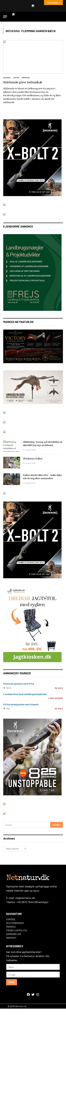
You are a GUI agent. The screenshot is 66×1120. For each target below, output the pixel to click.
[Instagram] (37, 994)
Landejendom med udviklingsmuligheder (25, 694)
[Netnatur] (33, 17)
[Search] (61, 16)
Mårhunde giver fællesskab (22, 82)
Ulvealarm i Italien (32, 458)
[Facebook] (28, 994)
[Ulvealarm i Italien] (11, 462)
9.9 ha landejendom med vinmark (21, 704)
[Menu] (5, 16)
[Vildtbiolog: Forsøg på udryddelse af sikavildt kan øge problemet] (11, 446)
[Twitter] (33, 994)
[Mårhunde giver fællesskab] (33, 57)
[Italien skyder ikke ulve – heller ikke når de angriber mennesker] (11, 479)
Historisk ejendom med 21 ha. (19, 683)
